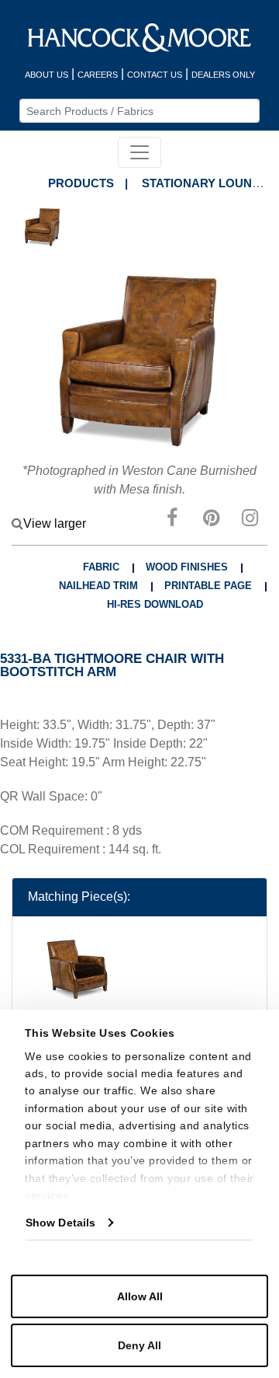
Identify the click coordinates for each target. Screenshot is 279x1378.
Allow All (140, 1296)
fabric (101, 567)
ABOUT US (46, 74)
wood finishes (187, 567)
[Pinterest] (211, 520)
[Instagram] (249, 520)
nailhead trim (98, 585)
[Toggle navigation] (139, 152)
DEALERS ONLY (223, 74)
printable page (208, 585)
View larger (54, 523)
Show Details (60, 1222)
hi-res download (155, 604)
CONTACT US (154, 74)
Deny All (139, 1345)
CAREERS (98, 74)
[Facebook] (172, 520)
